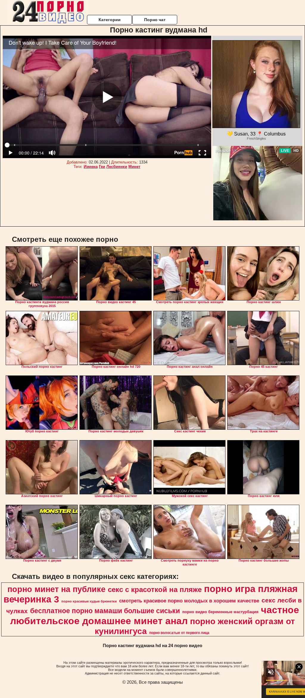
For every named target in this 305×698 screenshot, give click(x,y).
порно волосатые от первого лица (179, 633)
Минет (134, 166)
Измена (91, 166)
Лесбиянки (116, 166)
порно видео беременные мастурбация (220, 612)
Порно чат (155, 19)
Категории (110, 19)
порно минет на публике (56, 589)
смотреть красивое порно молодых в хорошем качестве (189, 601)
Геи (102, 166)
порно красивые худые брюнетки (89, 601)
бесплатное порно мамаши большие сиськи (105, 611)
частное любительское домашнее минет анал (154, 615)
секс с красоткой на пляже (155, 589)
